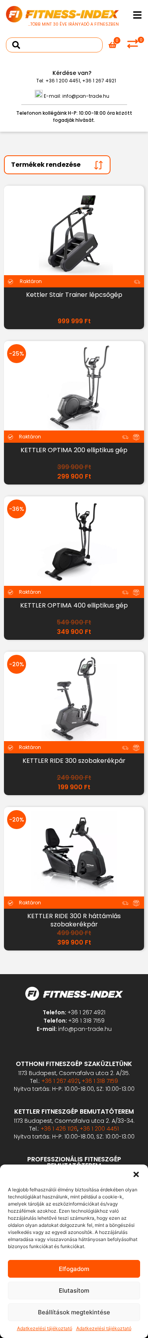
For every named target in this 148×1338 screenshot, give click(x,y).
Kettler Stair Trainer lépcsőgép (74, 295)
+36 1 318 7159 (86, 1021)
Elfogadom (74, 1269)
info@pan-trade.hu (85, 96)
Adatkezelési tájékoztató (44, 1328)
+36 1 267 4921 (99, 80)
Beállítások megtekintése (74, 1312)
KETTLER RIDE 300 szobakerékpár (74, 761)
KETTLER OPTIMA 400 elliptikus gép (74, 605)
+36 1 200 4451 (62, 80)
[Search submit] (16, 45)
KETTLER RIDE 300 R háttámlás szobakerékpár (74, 920)
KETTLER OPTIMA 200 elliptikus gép (74, 450)
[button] (136, 1174)
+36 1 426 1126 (59, 1129)
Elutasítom (74, 1290)
